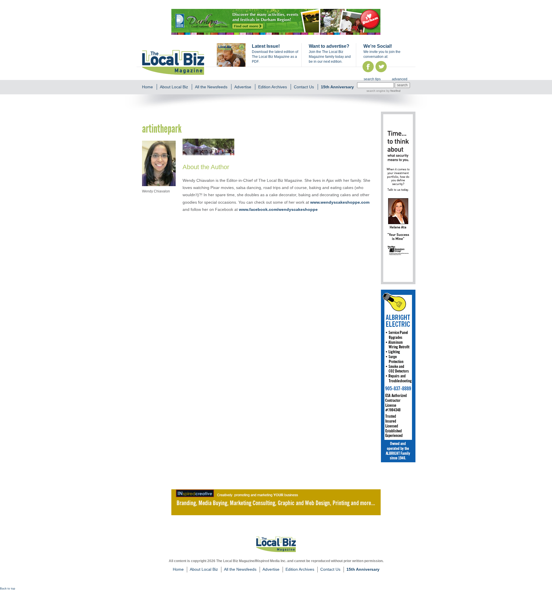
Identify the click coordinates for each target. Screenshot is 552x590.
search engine (376, 90)
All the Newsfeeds (211, 87)
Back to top (7, 588)
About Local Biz (174, 87)
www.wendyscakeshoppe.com (339, 202)
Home (147, 87)
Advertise (242, 87)
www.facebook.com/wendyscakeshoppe (278, 209)
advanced (399, 79)
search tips (372, 79)
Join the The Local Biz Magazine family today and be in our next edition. (330, 57)
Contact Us (304, 87)
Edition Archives (272, 87)
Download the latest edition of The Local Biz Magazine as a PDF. (275, 57)
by (393, 90)
